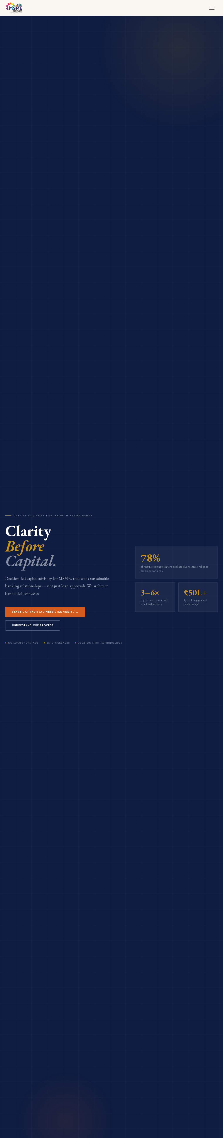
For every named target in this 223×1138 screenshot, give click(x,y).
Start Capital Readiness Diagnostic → (45, 612)
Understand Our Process (32, 625)
